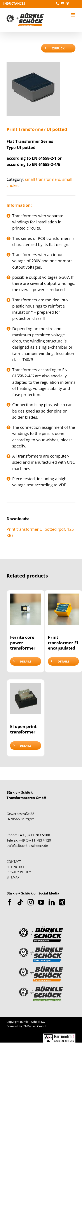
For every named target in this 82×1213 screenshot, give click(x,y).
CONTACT (14, 861)
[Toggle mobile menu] (73, 15)
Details (25, 661)
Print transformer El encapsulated (63, 642)
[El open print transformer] (25, 701)
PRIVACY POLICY (19, 872)
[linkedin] (52, 902)
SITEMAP (13, 877)
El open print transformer (23, 729)
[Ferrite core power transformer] (25, 612)
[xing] (62, 902)
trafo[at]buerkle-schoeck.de (27, 845)
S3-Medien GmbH (34, 1026)
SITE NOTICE (16, 867)
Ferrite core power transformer (22, 642)
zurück (58, 48)
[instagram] (31, 902)
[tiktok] (20, 902)
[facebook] (10, 902)
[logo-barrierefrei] (59, 1035)
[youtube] (41, 902)
